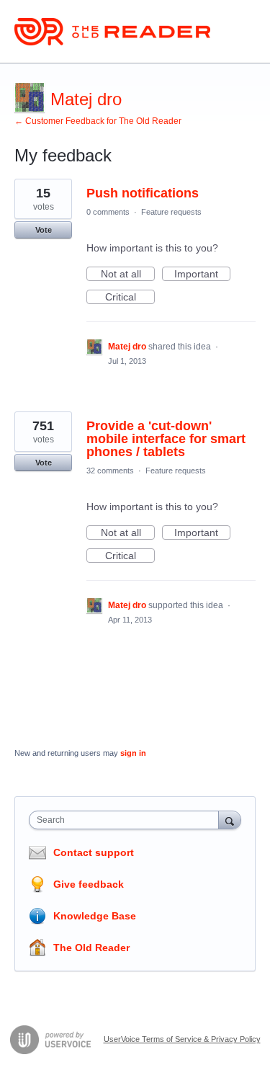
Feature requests (171, 212)
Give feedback (88, 884)
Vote (43, 230)
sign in (133, 753)
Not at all (128, 274)
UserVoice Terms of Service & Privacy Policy (182, 1039)
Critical (130, 297)
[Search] (229, 820)
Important (202, 274)
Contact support (93, 852)
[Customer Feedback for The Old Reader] (112, 31)
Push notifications (142, 193)
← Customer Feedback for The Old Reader (97, 121)
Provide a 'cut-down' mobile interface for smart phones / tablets (166, 439)
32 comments (110, 470)
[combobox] (127, 820)
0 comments (108, 212)
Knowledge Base (94, 916)
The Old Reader (91, 947)
